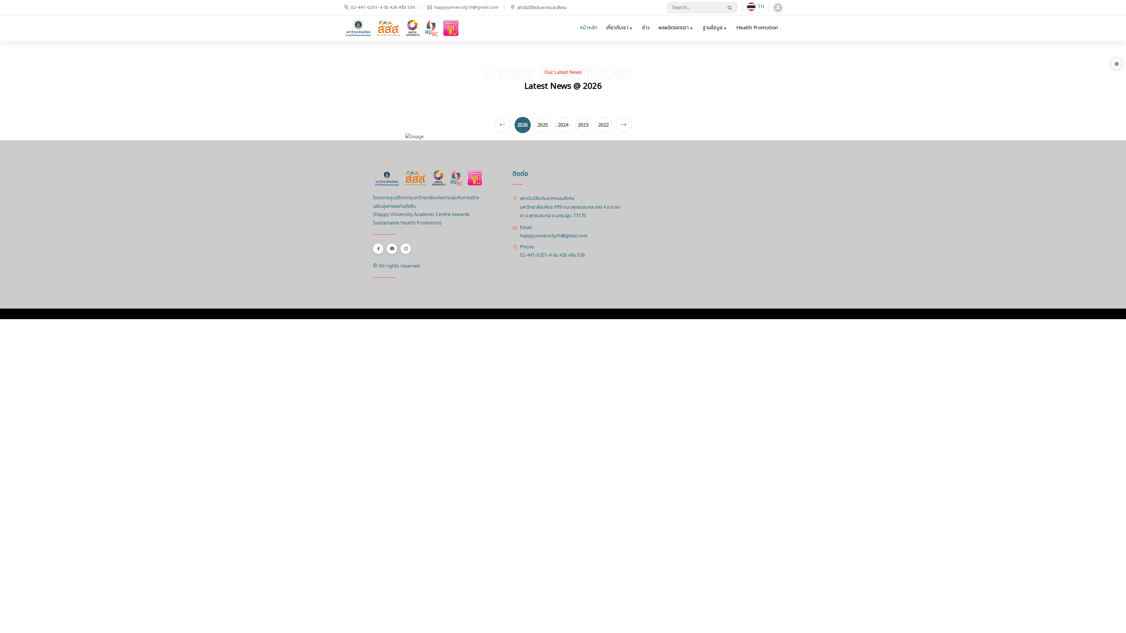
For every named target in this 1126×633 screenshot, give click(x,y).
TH (755, 6)
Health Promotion (757, 28)
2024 (563, 125)
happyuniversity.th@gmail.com (466, 7)
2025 (542, 125)
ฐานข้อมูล (713, 28)
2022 (603, 125)
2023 (583, 125)
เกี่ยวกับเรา (618, 28)
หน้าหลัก (588, 28)
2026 (522, 125)
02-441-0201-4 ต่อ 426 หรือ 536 (383, 7)
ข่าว (646, 28)
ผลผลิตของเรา (674, 28)
